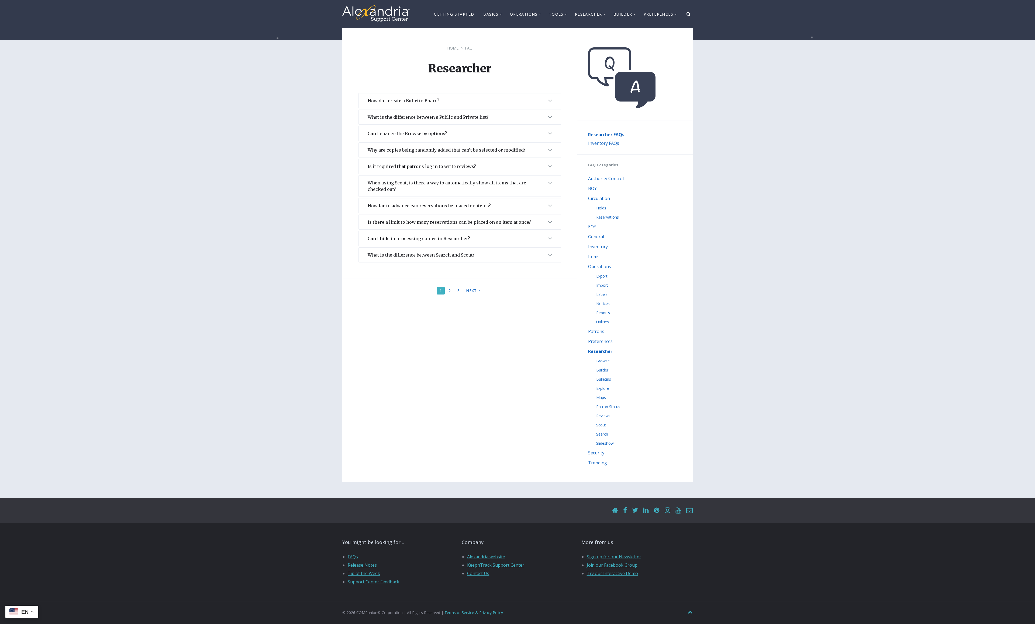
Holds (601, 208)
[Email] (689, 510)
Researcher (600, 351)
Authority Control (606, 178)
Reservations (607, 217)
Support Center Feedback (373, 582)
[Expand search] (689, 14)
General (596, 237)
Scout (601, 424)
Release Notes (362, 565)
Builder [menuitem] (622, 14)
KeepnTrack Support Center (495, 565)
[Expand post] (550, 101)
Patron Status (608, 406)
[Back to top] (690, 612)
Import (602, 285)
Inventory (598, 247)
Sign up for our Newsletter (614, 557)
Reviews (603, 415)
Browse (603, 360)
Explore (602, 388)
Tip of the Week (364, 573)
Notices (603, 303)
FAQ (468, 48)
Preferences (600, 341)
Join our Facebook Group (612, 565)
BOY (592, 188)
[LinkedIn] (646, 510)
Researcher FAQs (606, 135)
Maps (601, 397)
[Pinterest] (657, 510)
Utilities (602, 321)
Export (602, 276)
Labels (602, 294)
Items (593, 257)
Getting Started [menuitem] (454, 14)
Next (471, 290)
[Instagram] (667, 510)
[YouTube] (678, 510)
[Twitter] (635, 510)
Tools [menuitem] (556, 14)
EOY (592, 227)
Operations (599, 266)
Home (452, 48)
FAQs (353, 557)
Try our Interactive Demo (612, 573)
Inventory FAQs (603, 143)
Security (596, 453)
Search (602, 434)
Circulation (599, 198)
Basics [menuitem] (490, 14)
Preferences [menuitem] (658, 14)
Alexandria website (486, 557)
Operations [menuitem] (524, 14)
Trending (597, 463)
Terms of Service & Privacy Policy (473, 612)
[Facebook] (625, 510)
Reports (603, 312)
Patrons (596, 331)
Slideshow (605, 443)
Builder (602, 370)
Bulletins (603, 379)
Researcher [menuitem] (588, 14)
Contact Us (478, 573)
